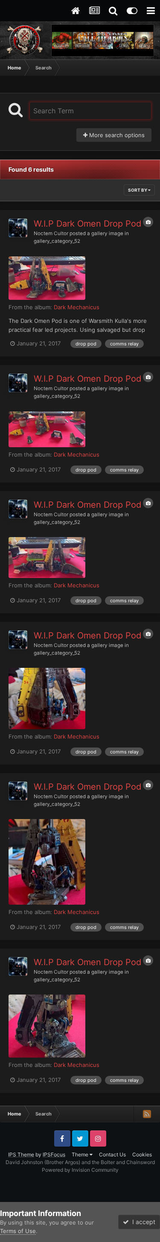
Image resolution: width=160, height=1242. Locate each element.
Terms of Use (18, 1231)
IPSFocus (54, 1154)
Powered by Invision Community (80, 1170)
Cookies (142, 1154)
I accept (142, 1221)
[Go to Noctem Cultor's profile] (18, 227)
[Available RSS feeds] (147, 1114)
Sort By (138, 190)
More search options (116, 135)
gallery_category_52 (57, 241)
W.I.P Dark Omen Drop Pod (87, 223)
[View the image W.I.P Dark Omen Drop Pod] (47, 278)
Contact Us (112, 1154)
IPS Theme (21, 1154)
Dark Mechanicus (76, 307)
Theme (81, 1154)
